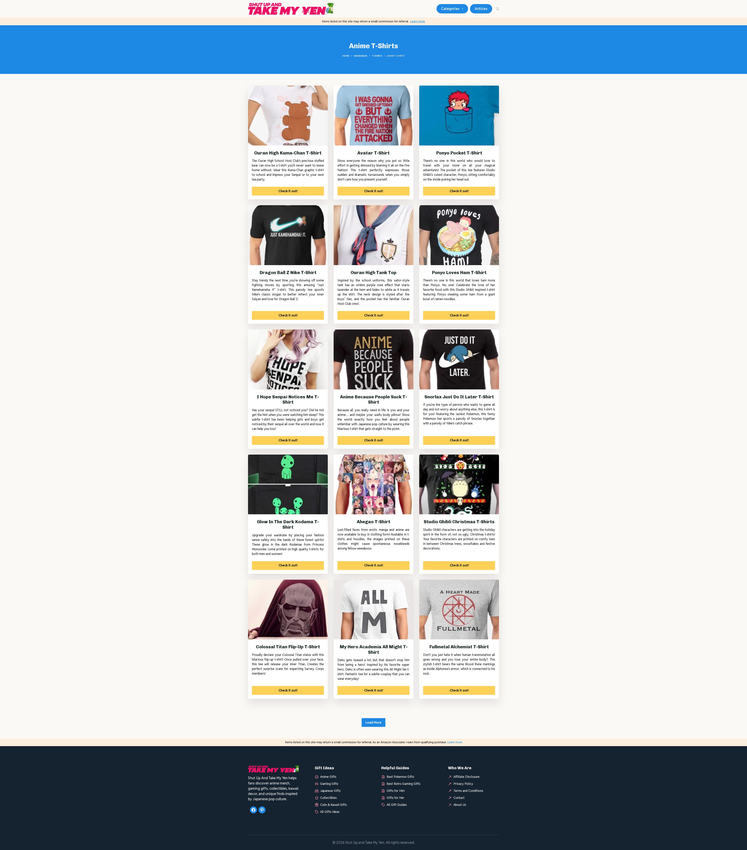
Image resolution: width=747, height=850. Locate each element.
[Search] (497, 8)
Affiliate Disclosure (466, 777)
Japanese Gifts (330, 791)
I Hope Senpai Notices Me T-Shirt (288, 399)
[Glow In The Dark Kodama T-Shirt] (288, 484)
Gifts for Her (395, 798)
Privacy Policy (463, 784)
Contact (459, 798)
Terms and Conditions (468, 791)
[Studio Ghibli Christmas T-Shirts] (459, 484)
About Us (459, 805)
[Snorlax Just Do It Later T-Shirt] (459, 359)
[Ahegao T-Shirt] (373, 484)
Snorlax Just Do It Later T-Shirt (459, 397)
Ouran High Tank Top (373, 272)
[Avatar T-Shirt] (373, 115)
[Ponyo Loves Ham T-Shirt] (459, 235)
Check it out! (288, 191)
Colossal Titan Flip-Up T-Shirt (288, 646)
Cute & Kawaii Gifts (333, 805)
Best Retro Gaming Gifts (403, 784)
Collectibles (328, 798)
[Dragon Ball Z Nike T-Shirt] (288, 235)
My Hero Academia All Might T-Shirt (374, 649)
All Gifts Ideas (329, 812)
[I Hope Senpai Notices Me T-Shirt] (288, 359)
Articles (481, 8)
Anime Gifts (328, 777)
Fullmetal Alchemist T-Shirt (459, 646)
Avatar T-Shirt (373, 153)
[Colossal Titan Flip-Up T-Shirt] (288, 610)
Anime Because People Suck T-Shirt (373, 399)
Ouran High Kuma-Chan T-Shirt (288, 153)
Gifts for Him (396, 791)
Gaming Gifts (329, 784)
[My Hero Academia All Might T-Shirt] (373, 610)
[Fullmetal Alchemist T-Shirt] (459, 610)
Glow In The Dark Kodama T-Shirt (288, 524)
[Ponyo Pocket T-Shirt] (459, 115)
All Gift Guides (397, 805)
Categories (450, 8)
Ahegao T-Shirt (373, 521)
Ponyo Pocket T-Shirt (459, 153)
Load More (373, 722)
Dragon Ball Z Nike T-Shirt (288, 272)
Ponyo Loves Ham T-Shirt (459, 272)
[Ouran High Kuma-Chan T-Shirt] (288, 115)
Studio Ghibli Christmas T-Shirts (459, 521)
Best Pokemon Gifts (400, 777)
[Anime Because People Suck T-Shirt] (373, 359)
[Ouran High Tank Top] (373, 235)
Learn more (417, 21)
